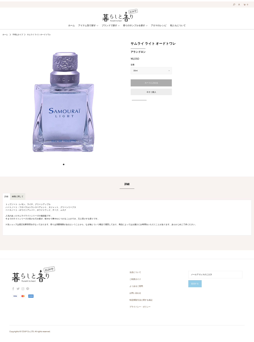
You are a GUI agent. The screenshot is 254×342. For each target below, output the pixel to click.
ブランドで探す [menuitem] (109, 25)
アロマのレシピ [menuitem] (158, 25)
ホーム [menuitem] (71, 25)
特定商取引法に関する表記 (140, 300)
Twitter (18, 288)
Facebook (13, 288)
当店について (135, 272)
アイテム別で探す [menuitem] (87, 25)
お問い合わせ (135, 293)
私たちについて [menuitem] (178, 25)
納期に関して (17, 196)
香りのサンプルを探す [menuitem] (134, 25)
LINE (27, 288)
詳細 (6, 196)
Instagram (22, 288)
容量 (132, 65)
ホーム (5, 35)
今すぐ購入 (151, 92)
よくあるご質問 (136, 286)
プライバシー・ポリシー (140, 307)
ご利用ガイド (135, 279)
